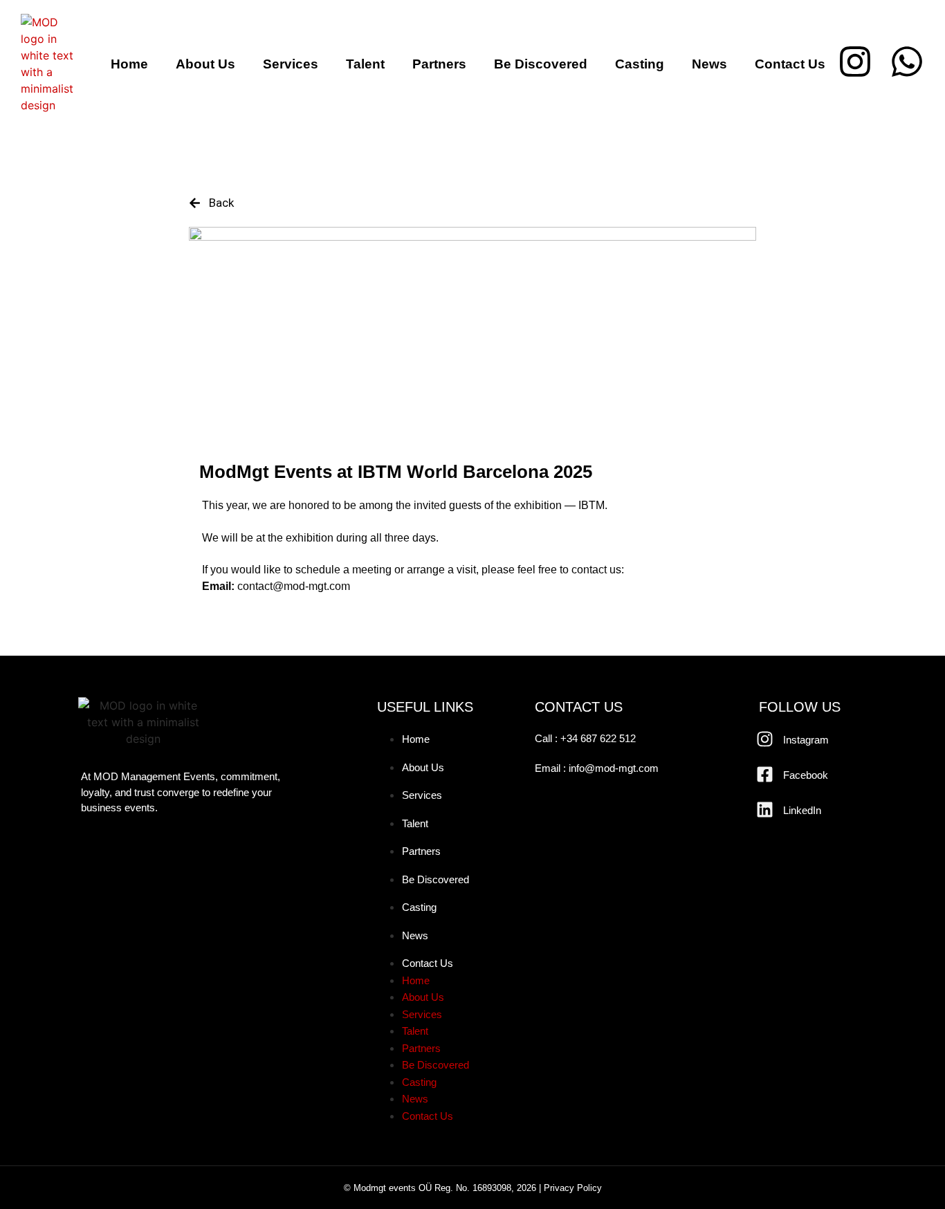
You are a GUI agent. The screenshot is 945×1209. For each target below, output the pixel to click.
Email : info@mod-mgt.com (597, 768)
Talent (365, 64)
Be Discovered (540, 64)
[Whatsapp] (907, 61)
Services (290, 64)
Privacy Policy (573, 1188)
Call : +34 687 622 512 (585, 738)
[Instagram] (855, 61)
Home (129, 64)
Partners (439, 64)
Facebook (805, 775)
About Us (205, 64)
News (709, 64)
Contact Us (790, 64)
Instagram (806, 740)
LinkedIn (802, 810)
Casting (639, 64)
